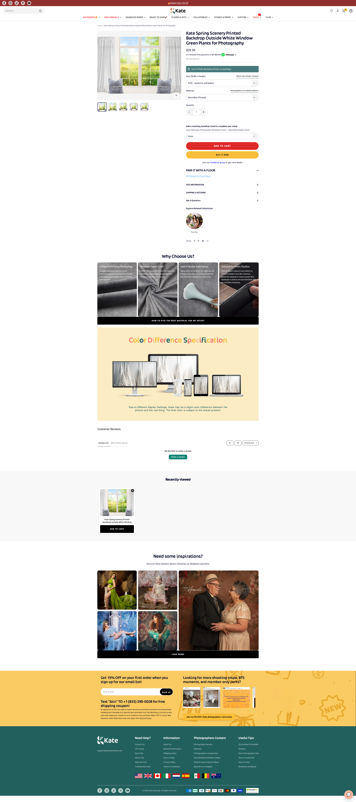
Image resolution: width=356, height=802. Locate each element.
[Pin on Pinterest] (198, 241)
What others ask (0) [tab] (119, 443)
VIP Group (139, 749)
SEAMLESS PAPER (134, 17)
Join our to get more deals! (222, 162)
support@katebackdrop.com (109, 751)
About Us (167, 744)
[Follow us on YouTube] (29, 3)
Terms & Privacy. (145, 718)
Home (99, 26)
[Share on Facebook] (194, 241)
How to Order (244, 762)
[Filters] (238, 443)
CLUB (268, 17)
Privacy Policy (169, 762)
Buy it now (222, 155)
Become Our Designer (203, 767)
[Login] (337, 11)
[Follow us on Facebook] (4, 3)
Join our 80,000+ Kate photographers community (209, 717)
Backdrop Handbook (247, 767)
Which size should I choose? (247, 76)
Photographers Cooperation (206, 753)
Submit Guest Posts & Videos (206, 762)
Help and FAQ (141, 762)
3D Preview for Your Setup (198, 176)
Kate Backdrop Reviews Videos (207, 758)
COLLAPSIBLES (200, 17)
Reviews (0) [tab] (103, 443)
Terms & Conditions (171, 767)
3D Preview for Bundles (248, 744)
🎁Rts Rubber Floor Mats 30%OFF (178, 3)
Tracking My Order (143, 767)
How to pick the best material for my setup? (178, 320)
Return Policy (169, 758)
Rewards (198, 749)
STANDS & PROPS (222, 17)
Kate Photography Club (248, 753)
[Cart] (343, 10)
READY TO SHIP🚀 (158, 17)
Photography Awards (203, 744)
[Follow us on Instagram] (10, 3)
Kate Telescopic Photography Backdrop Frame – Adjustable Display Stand (217, 130)
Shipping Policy (169, 753)
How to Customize (246, 758)
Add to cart (117, 529)
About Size (139, 758)
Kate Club (139, 753)
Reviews (242, 749)
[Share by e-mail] (207, 241)
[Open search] (230, 443)
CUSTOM (242, 17)
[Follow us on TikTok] (17, 3)
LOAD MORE (178, 654)
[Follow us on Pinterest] (23, 3)
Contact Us (139, 744)
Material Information (172, 749)
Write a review (178, 457)
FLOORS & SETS (179, 17)
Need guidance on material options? (245, 91)
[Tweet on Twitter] (203, 241)
